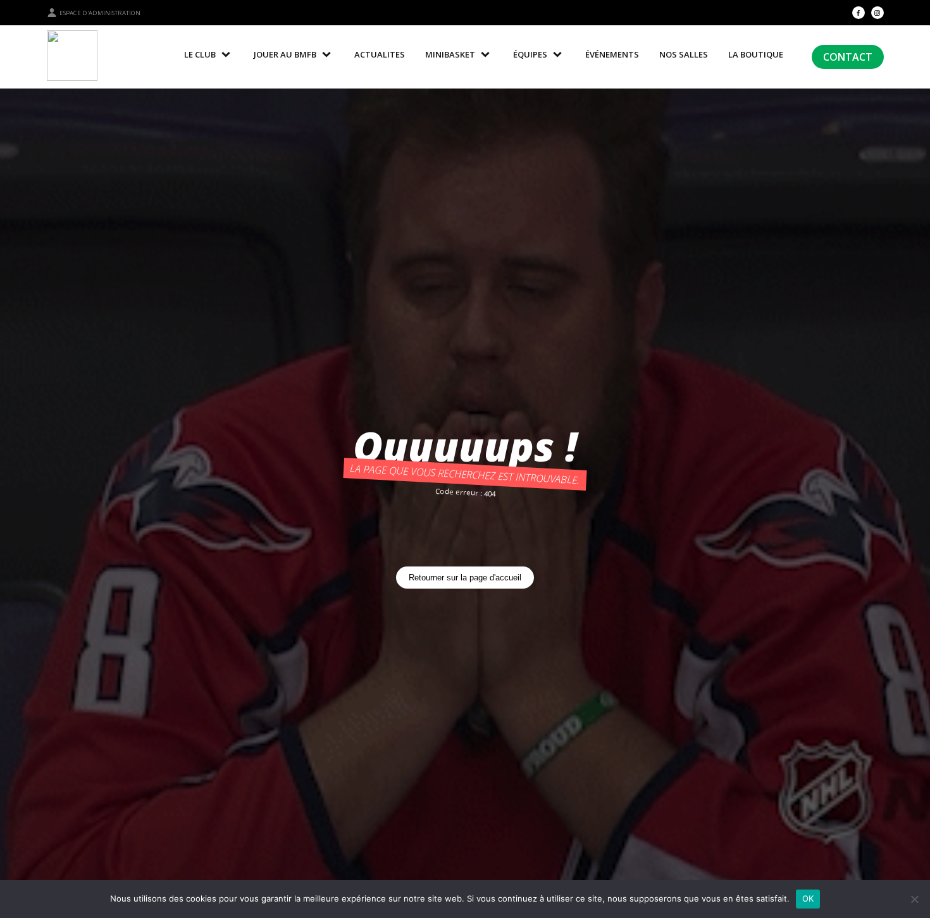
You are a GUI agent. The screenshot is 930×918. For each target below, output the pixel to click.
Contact (847, 57)
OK (808, 898)
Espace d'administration (99, 13)
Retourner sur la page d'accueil (465, 577)
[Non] (914, 899)
